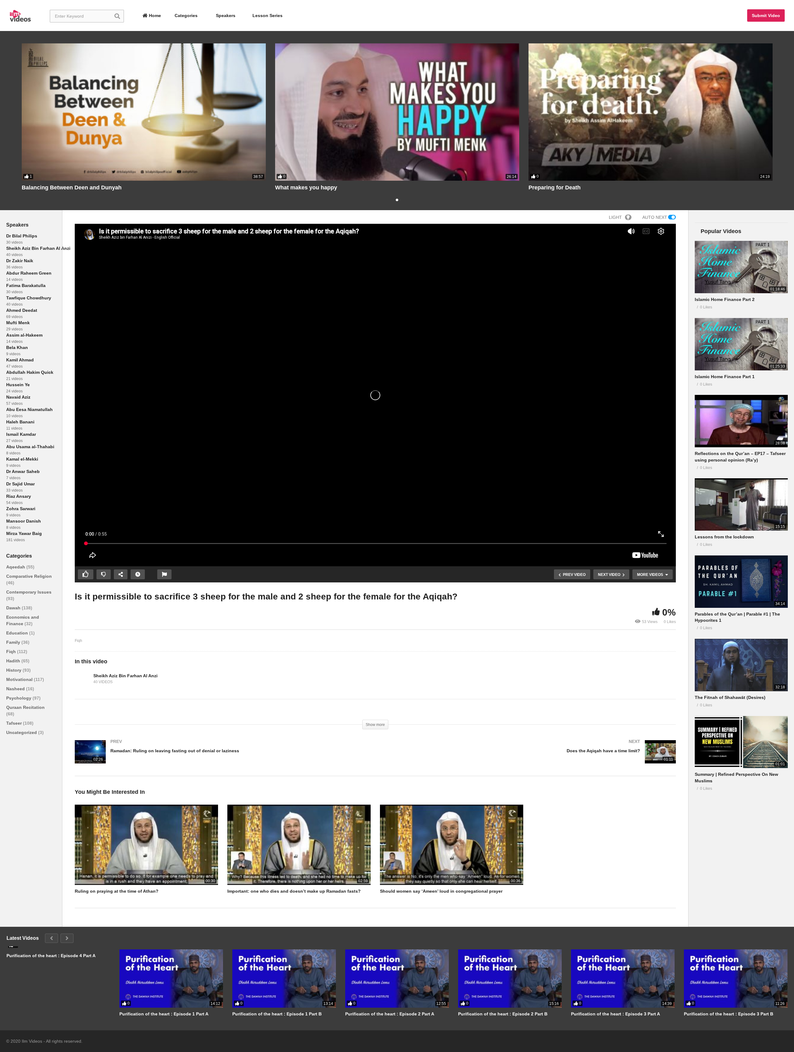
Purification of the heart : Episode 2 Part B (502, 1013)
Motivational (20, 679)
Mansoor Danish (23, 521)
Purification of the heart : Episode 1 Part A (163, 1013)
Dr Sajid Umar (20, 483)
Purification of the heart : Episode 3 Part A (615, 1013)
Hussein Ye (18, 384)
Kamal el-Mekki (22, 459)
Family (13, 642)
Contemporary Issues (28, 592)
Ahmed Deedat (21, 310)
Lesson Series (267, 15)
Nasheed (16, 688)
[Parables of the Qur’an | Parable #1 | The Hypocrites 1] (741, 581)
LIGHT (615, 217)
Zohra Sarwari (20, 508)
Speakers (225, 15)
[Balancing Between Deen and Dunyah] (144, 112)
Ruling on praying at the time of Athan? (116, 891)
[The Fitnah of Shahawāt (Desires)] (741, 665)
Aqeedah (16, 566)
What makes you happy (306, 187)
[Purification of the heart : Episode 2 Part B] (510, 978)
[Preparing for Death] (651, 112)
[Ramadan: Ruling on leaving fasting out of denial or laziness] (222, 758)
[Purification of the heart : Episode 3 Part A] (623, 978)
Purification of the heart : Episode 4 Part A (51, 955)
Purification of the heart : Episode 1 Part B (277, 1013)
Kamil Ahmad (20, 359)
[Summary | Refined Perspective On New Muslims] (741, 742)
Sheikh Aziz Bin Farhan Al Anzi (38, 248)
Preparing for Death (555, 187)
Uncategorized (22, 732)
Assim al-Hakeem (24, 335)
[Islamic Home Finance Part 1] (741, 344)
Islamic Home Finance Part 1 (725, 376)
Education (17, 632)
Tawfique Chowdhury (28, 297)
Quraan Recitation (25, 707)
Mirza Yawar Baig (24, 533)
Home (154, 15)
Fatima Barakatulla (26, 285)
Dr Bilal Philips (21, 235)
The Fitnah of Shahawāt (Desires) (730, 697)
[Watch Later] (138, 574)
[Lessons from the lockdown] (741, 504)
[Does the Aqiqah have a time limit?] (528, 758)
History (14, 670)
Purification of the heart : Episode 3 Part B (728, 1013)
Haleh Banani (20, 421)
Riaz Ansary (18, 496)
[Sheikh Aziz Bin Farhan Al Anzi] (82, 679)
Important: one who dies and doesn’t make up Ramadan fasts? (294, 891)
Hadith (13, 660)
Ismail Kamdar (21, 434)
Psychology (19, 698)
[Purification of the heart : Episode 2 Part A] (397, 978)
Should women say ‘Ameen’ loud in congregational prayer (441, 891)
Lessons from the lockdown (724, 536)
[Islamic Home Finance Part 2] (741, 267)
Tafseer (14, 723)
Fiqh (11, 651)
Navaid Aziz (18, 397)
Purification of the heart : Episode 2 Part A (389, 1013)
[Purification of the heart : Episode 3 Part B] (735, 978)
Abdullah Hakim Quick (29, 372)
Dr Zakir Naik (19, 260)
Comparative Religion (29, 576)
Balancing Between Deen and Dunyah (72, 187)
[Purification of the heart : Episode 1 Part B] (284, 978)
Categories (185, 15)
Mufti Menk (18, 322)
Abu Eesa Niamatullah (29, 409)
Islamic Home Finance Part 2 (725, 299)
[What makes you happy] (397, 112)
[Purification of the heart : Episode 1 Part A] (171, 978)
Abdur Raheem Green (28, 273)
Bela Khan (17, 347)
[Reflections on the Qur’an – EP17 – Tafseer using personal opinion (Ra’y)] (741, 421)
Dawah (14, 607)
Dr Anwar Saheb (23, 471)
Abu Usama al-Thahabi (30, 446)
